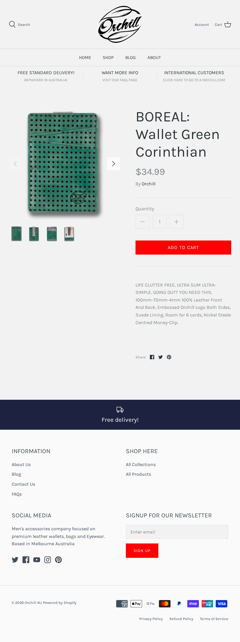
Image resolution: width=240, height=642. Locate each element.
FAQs (17, 494)
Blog (16, 474)
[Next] (113, 163)
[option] (64, 163)
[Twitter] (15, 559)
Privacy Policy (151, 618)
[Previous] (15, 163)
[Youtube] (36, 559)
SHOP (108, 57)
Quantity (145, 208)
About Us (21, 464)
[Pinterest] (58, 559)
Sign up (142, 550)
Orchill (148, 184)
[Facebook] (26, 559)
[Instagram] (47, 559)
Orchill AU (33, 602)
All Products (138, 474)
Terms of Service (214, 618)
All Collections (141, 464)
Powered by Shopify (59, 602)
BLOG (130, 57)
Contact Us (23, 484)
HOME (85, 57)
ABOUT (154, 57)
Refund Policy (181, 618)
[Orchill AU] (120, 24)
